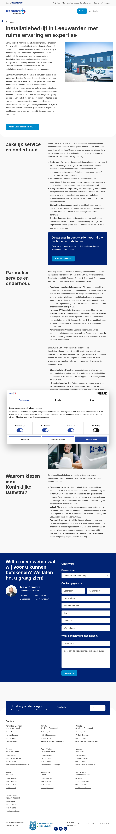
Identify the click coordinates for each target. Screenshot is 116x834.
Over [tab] (92, 400)
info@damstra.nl (11, 741)
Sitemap (95, 824)
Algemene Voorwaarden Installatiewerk (76, 3)
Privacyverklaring (84, 824)
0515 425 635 (46, 785)
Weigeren (25, 439)
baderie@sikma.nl (47, 788)
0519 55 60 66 (46, 761)
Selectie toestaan (58, 439)
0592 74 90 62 (11, 808)
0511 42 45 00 (40, 596)
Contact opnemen (63, 259)
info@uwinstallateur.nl (83, 788)
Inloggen (107, 3)
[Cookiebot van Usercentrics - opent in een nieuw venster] (97, 393)
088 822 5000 (11, 761)
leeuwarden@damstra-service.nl (52, 741)
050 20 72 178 (80, 738)
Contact (82, 11)
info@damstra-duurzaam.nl (85, 765)
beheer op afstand (33, 88)
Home (11, 22)
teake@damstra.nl (41, 599)
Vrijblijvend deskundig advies (22, 127)
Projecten (56, 3)
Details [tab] (58, 400)
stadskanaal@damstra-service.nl (17, 765)
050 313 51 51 (80, 785)
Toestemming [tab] (24, 400)
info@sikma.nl (11, 788)
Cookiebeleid (104, 824)
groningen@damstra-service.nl (86, 741)
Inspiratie (62, 824)
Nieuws (96, 3)
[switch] (45, 430)
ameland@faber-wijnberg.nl (50, 765)
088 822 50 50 (80, 761)
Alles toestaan (91, 439)
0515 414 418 (11, 785)
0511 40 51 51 (46, 738)
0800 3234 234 (17, 3)
